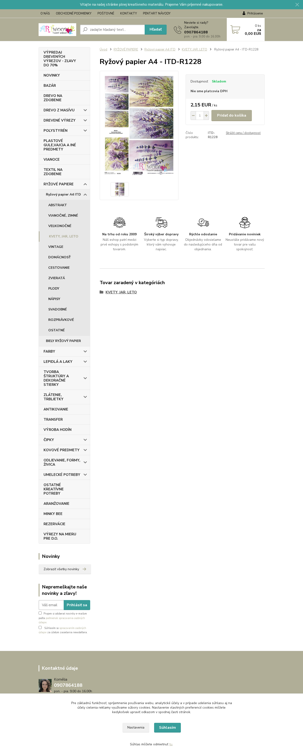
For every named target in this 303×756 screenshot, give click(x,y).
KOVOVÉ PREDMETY (62, 450)
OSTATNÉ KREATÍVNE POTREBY (54, 489)
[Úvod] (57, 29)
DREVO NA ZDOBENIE (53, 97)
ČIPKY (49, 439)
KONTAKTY (128, 13)
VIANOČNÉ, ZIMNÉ (63, 215)
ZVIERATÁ (56, 278)
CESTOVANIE (59, 267)
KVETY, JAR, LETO (63, 236)
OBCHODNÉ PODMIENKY (73, 13)
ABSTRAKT (57, 205)
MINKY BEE (53, 513)
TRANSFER (53, 419)
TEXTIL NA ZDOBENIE (53, 171)
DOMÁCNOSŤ (59, 257)
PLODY (53, 288)
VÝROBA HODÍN (57, 429)
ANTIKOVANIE (56, 409)
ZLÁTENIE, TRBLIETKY (53, 396)
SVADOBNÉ (57, 309)
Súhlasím (167, 727)
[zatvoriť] (297, 4)
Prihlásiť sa (77, 605)
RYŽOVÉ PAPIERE (59, 184)
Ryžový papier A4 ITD (63, 194)
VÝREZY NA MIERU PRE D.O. (60, 536)
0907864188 (196, 32)
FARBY (49, 351)
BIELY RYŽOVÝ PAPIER (63, 341)
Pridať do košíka (231, 115)
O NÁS (45, 13)
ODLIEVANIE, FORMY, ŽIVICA (62, 462)
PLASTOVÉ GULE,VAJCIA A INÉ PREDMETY (60, 145)
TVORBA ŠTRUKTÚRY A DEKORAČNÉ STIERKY (56, 378)
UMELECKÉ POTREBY (62, 474)
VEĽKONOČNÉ (59, 226)
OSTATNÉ (56, 330)
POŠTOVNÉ (106, 13)
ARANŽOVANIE (56, 503)
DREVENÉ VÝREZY (60, 120)
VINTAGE (55, 247)
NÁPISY (54, 299)
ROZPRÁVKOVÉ (61, 320)
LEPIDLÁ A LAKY (58, 361)
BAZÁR (50, 85)
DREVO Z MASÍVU (59, 110)
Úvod (103, 49)
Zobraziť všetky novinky (61, 569)
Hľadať (156, 29)
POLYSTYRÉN (55, 130)
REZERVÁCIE (54, 524)
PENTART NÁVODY (156, 13)
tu (170, 744)
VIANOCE (52, 159)
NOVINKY (52, 75)
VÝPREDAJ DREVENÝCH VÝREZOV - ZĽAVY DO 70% (60, 59)
